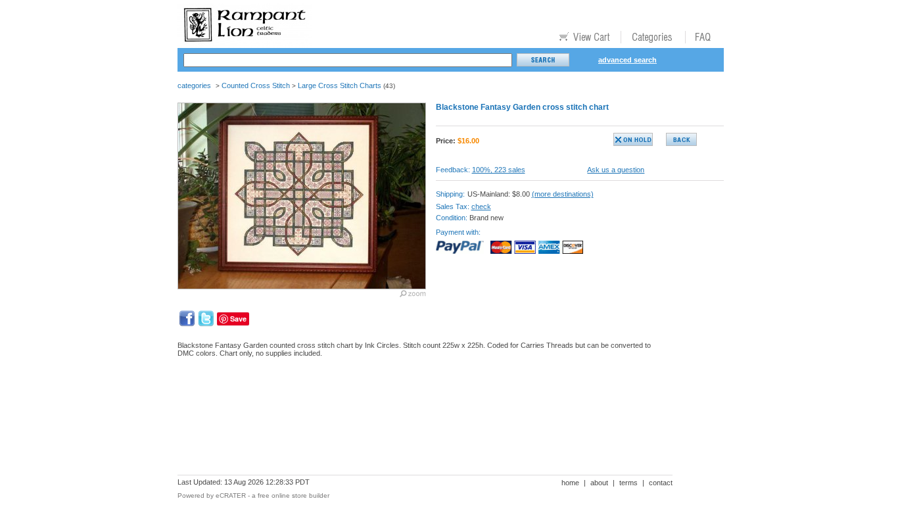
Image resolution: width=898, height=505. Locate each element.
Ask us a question (615, 170)
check (481, 206)
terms (628, 483)
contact (661, 483)
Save (238, 319)
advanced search (627, 60)
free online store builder (293, 495)
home (570, 483)
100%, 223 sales (498, 170)
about (599, 483)
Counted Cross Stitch (256, 85)
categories (194, 85)
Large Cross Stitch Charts (339, 85)
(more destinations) (563, 194)
